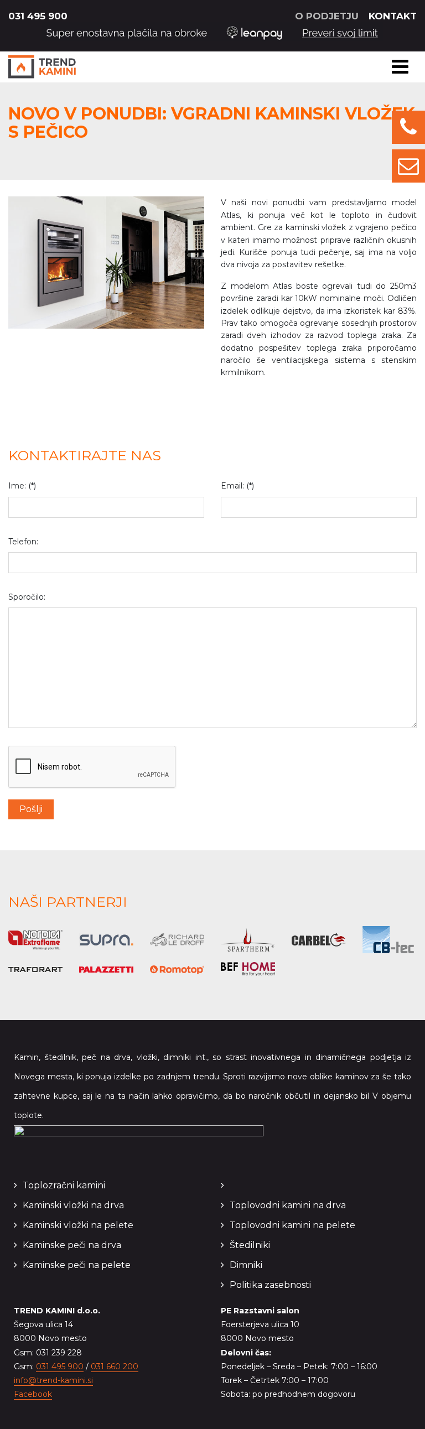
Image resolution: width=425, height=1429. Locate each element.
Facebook (33, 1394)
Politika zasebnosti (270, 1285)
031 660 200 (114, 1366)
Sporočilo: (26, 597)
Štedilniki (250, 1245)
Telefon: (23, 542)
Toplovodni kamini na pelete (292, 1225)
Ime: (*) (22, 486)
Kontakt (393, 16)
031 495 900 (38, 16)
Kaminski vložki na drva (73, 1205)
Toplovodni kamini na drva (288, 1205)
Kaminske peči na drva (72, 1245)
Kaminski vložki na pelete (78, 1225)
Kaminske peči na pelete (77, 1265)
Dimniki (246, 1265)
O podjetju (327, 16)
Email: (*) (237, 486)
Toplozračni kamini (64, 1185)
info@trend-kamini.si (53, 1380)
